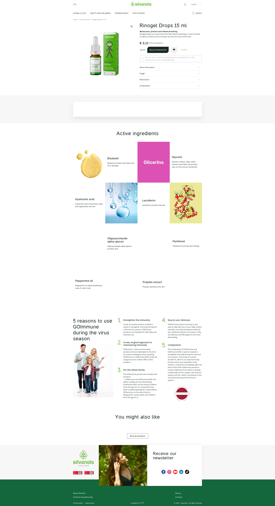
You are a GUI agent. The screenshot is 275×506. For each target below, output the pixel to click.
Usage (142, 73)
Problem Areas (121, 13)
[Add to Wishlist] (174, 50)
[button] (196, 4)
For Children (139, 13)
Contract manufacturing (83, 497)
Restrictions (144, 79)
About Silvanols (79, 493)
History (178, 493)
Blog (74, 4)
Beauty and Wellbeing (100, 13)
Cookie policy (89, 503)
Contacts (178, 497)
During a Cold (79, 13)
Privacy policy (78, 503)
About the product (147, 67)
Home (75, 19)
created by (134, 503)
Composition (145, 86)
